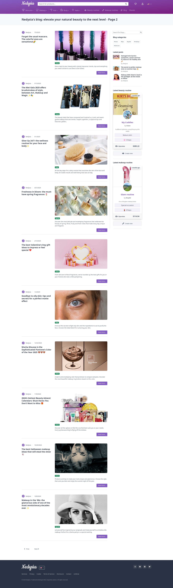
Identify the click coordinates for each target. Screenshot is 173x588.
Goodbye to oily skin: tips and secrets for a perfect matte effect (36, 298)
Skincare (28, 10)
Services (24, 574)
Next (36, 549)
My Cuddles (127, 122)
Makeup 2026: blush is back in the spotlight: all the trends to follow (131, 76)
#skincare (117, 46)
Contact (68, 574)
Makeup (42, 10)
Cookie (39, 574)
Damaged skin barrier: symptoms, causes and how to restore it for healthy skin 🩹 (131, 58)
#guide (129, 42)
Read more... (102, 73)
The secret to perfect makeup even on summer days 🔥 (131, 68)
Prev (27, 549)
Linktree (76, 574)
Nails (77, 10)
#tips (122, 42)
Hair (54, 10)
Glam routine (127, 194)
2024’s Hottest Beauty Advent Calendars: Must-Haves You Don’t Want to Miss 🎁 (36, 401)
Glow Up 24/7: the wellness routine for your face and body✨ (35, 143)
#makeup (136, 42)
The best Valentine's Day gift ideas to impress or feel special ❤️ (36, 247)
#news (116, 42)
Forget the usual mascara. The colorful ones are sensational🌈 (35, 39)
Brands (132, 10)
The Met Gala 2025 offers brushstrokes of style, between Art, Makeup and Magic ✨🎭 (35, 91)
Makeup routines (111, 10)
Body (66, 10)
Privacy (32, 574)
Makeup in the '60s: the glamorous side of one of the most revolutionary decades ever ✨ (36, 504)
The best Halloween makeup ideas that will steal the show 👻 (36, 452)
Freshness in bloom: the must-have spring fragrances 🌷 (37, 193)
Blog (125, 10)
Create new (129, 153)
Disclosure (60, 574)
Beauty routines (93, 10)
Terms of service (48, 574)
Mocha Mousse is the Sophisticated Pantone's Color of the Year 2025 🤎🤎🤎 (36, 350)
